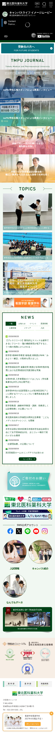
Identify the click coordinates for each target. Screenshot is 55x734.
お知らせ (22, 324)
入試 (42, 328)
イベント (33, 324)
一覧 (11, 324)
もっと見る (27, 459)
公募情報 (12, 328)
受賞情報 (44, 324)
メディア (27, 328)
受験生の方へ (26, 48)
